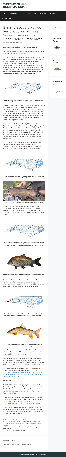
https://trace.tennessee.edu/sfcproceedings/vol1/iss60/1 (21, 403)
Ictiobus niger (36, 421)
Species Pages (12, 13)
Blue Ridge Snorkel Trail (8, 18)
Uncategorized (22, 420)
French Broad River (18, 421)
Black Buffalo (8, 421)
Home (3, 13)
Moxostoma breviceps (9, 423)
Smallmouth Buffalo (30, 423)
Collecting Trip (9, 420)
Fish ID (15, 420)
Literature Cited (53, 13)
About (29, 13)
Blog (23, 13)
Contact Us (43, 13)
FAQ (35, 13)
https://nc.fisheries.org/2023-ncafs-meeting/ (26, 364)
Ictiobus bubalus (27, 421)
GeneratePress (43, 454)
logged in (15, 444)
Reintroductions (20, 423)
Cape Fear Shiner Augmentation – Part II (15, 430)
